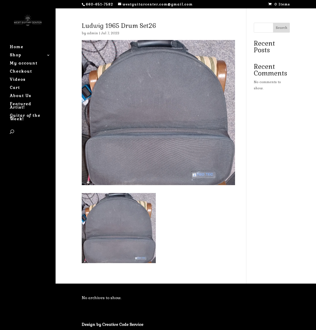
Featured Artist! (20, 106)
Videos (18, 80)
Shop (15, 55)
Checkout (21, 72)
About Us (20, 96)
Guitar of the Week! (25, 117)
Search (281, 27)
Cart (15, 88)
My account (24, 63)
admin (92, 33)
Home (16, 47)
